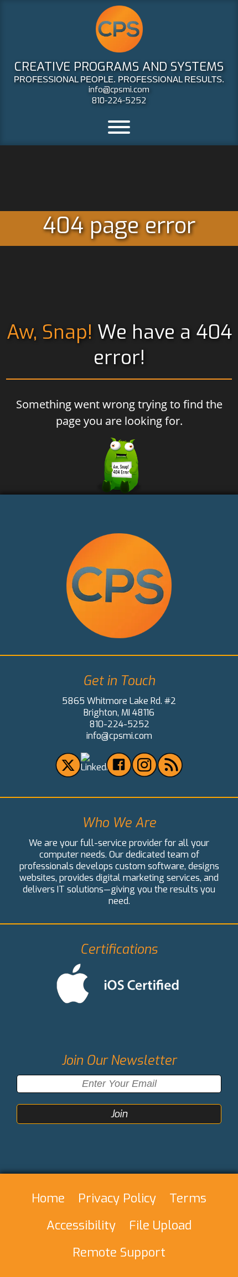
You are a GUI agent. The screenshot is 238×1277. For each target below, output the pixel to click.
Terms (187, 1198)
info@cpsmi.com (119, 89)
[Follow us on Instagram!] (144, 774)
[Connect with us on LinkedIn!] (97, 767)
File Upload (160, 1225)
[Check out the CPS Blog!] (169, 774)
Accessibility (81, 1225)
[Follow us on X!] (67, 774)
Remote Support (119, 1252)
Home (48, 1198)
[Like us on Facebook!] (118, 774)
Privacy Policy (117, 1198)
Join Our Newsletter (119, 1060)
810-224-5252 (119, 100)
